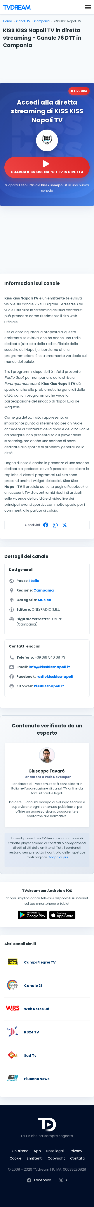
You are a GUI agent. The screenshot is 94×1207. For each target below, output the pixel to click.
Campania (42, 21)
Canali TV (23, 21)
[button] (88, 7)
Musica (44, 599)
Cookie (15, 1158)
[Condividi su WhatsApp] (56, 524)
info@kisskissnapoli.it (49, 666)
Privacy (76, 1150)
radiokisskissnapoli (55, 676)
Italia (34, 580)
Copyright (56, 1158)
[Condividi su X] (65, 524)
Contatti (77, 1158)
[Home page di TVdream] (17, 7)
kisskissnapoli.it (49, 686)
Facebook (42, 1180)
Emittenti (34, 1158)
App (37, 1150)
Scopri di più (58, 857)
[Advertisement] (47, 65)
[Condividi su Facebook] (47, 524)
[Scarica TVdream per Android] (32, 918)
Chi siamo (20, 1150)
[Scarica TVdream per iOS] (62, 918)
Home (7, 21)
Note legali (55, 1150)
